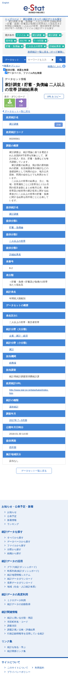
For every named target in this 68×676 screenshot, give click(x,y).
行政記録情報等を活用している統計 (25, 633)
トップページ (12, 19)
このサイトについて (17, 667)
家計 (11, 349)
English (5, 3)
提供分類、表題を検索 (17, 70)
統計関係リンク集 (16, 651)
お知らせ (12, 512)
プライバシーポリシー (18, 672)
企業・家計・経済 (18, 335)
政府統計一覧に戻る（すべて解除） (46, 51)
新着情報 (12, 520)
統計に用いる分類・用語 (20, 618)
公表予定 (12, 516)
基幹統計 (13, 406)
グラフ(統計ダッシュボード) (22, 567)
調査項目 (12, 626)
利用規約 (39, 667)
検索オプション (11, 66)
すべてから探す (15, 537)
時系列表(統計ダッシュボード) (23, 571)
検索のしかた (55, 66)
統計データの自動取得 (18, 604)
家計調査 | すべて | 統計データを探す (42, 19)
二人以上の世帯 (17, 241)
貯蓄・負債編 (16, 227)
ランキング (13, 524)
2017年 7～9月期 (18, 420)
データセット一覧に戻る (17, 111)
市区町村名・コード (17, 622)
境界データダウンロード (20, 583)
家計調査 (13, 124)
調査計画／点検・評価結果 (21, 629)
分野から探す (14, 549)
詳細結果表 (15, 254)
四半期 (12, 447)
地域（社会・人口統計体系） (22, 586)
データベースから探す (18, 541)
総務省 (12, 363)
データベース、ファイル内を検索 (24, 73)
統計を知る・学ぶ (16, 647)
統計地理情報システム (18, 575)
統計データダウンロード (20, 579)
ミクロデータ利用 (16, 600)
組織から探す (14, 553)
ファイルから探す (16, 545)
